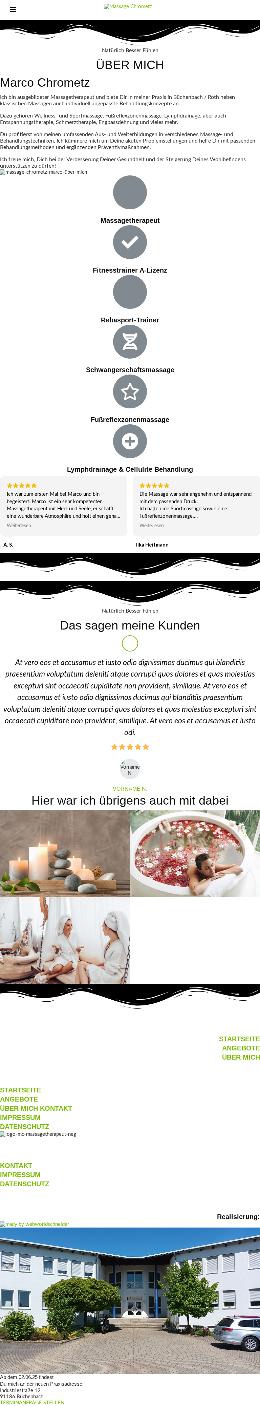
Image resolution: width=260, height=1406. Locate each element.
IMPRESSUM (20, 1117)
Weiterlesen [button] (19, 526)
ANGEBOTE (241, 1048)
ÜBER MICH (241, 1057)
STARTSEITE (239, 1039)
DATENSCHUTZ (24, 1126)
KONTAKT (56, 1108)
